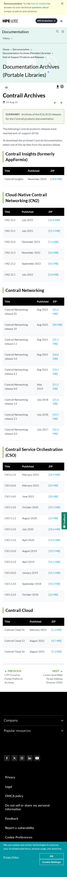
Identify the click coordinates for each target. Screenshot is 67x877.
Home (6, 49)
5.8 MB (53, 274)
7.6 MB (53, 241)
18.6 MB (54, 529)
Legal (8, 786)
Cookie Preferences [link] (18, 837)
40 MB (57, 324)
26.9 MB (54, 474)
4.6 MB (53, 252)
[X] (14, 758)
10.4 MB (54, 220)
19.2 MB (54, 551)
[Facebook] (7, 758)
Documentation (15, 31)
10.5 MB (54, 583)
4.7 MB (56, 640)
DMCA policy (14, 796)
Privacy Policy (11, 857)
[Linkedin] (29, 758)
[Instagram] (22, 758)
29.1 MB (54, 507)
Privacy (10, 777)
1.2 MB (56, 629)
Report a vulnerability (19, 828)
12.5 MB (54, 230)
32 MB (53, 485)
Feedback (11, 818)
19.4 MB (54, 540)
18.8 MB (56, 179)
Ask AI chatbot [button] (39, 3)
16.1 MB (54, 561)
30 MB (53, 496)
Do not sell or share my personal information (27, 807)
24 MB (53, 518)
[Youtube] (37, 758)
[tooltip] (58, 87)
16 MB (53, 594)
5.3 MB (56, 651)
